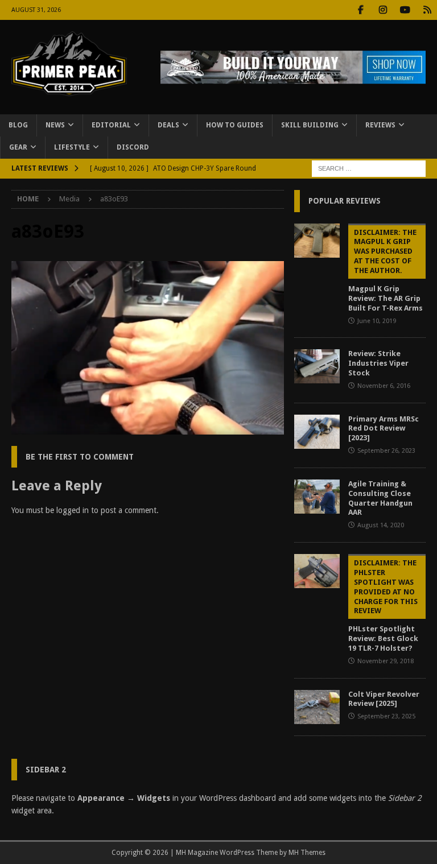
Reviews (380, 125)
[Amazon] (427, 10)
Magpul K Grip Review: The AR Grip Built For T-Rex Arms (385, 270)
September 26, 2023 (386, 450)
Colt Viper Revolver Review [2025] (383, 699)
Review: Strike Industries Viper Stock (378, 363)
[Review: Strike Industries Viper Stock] (317, 366)
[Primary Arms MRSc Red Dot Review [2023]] (317, 432)
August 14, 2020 (380, 525)
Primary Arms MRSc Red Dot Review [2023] (383, 429)
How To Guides (234, 125)
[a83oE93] (147, 428)
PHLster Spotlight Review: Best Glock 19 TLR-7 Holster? (383, 605)
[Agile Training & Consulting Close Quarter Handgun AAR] (317, 496)
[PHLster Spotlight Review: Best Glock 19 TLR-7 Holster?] (317, 571)
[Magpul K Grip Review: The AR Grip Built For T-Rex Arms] (317, 241)
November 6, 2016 (383, 386)
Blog (18, 125)
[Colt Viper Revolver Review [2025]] (317, 707)
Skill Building (310, 125)
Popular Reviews (344, 200)
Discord (133, 147)
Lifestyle (72, 147)
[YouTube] (405, 10)
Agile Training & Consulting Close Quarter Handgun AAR (380, 498)
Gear (18, 147)
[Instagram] (383, 10)
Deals (168, 125)
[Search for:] (369, 168)
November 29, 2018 (385, 661)
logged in (72, 510)
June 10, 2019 (376, 321)
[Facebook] (360, 10)
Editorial (111, 125)
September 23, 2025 (386, 716)
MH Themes (306, 853)
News (55, 125)
